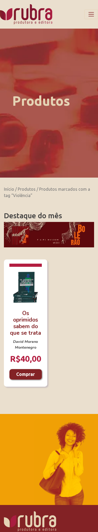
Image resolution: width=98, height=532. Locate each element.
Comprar (25, 374)
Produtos (27, 189)
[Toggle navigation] (91, 14)
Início (9, 189)
